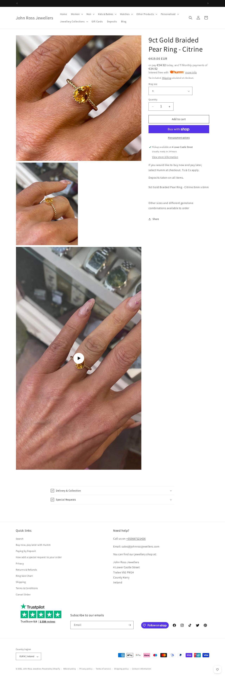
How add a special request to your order (39, 557)
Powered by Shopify (51, 669)
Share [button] (156, 219)
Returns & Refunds (26, 569)
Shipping (166, 78)
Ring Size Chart (24, 575)
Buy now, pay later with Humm (33, 544)
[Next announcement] (208, 3)
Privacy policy (85, 668)
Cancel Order (23, 594)
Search (20, 538)
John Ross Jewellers (32, 669)
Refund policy (69, 668)
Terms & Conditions (27, 588)
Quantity (153, 99)
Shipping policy (121, 668)
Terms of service (103, 668)
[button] (76, 14)
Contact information (141, 668)
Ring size (153, 84)
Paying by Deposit (26, 551)
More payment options (179, 137)
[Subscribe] (129, 625)
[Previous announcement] (17, 3)
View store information (165, 157)
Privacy (20, 563)
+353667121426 (136, 538)
